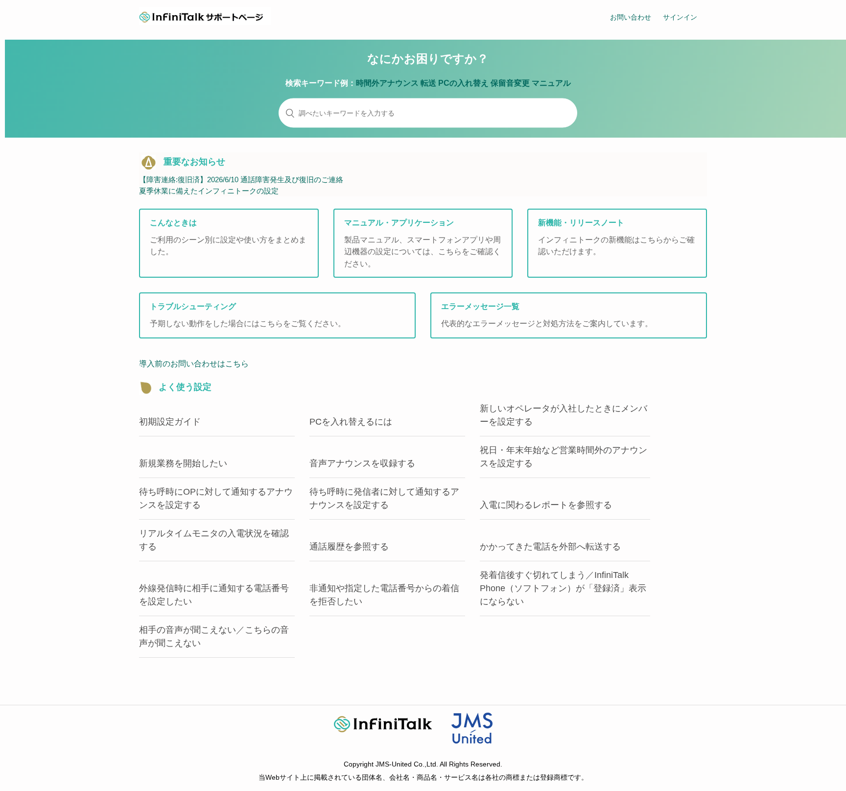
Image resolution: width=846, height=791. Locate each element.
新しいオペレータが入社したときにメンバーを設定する (563, 415)
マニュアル (551, 83)
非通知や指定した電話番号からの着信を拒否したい (384, 594)
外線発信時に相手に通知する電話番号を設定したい (214, 594)
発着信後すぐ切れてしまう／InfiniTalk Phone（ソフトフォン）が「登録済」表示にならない (563, 588)
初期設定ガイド (170, 422)
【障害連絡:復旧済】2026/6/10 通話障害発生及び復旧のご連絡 (241, 179)
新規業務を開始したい (183, 463)
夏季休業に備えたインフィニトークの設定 (209, 191)
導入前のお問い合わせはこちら (194, 364)
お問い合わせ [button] (630, 17)
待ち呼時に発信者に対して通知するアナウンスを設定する (384, 498)
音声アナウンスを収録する (362, 463)
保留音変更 (510, 83)
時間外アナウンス (387, 83)
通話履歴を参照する (349, 546)
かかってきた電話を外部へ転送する (550, 546)
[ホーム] (205, 22)
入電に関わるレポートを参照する (546, 505)
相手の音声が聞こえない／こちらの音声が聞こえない (214, 636)
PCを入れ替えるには (350, 422)
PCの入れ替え (463, 83)
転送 (428, 83)
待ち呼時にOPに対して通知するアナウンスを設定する (216, 498)
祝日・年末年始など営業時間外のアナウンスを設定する (563, 456)
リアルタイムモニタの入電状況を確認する (214, 539)
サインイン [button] (680, 17)
